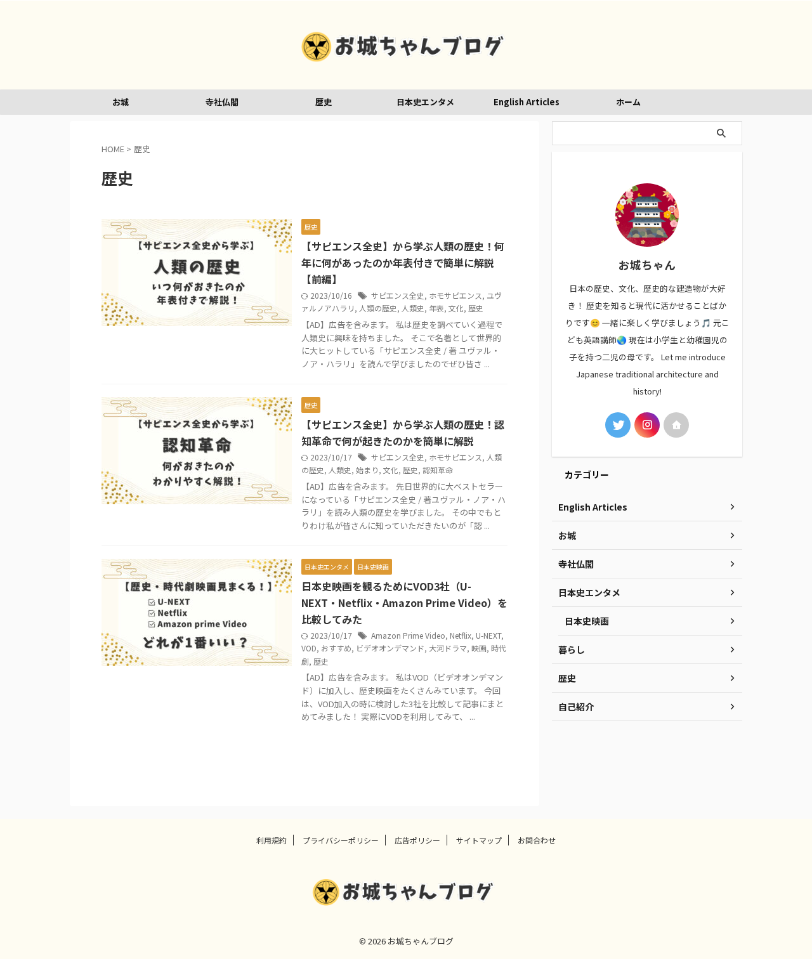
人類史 (413, 308)
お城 (120, 102)
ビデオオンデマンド (390, 648)
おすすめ (336, 648)
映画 (479, 648)
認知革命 (437, 469)
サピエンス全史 (397, 295)
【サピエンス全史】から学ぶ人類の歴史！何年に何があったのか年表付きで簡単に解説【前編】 (402, 262)
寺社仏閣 (222, 102)
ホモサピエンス (455, 295)
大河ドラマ (448, 648)
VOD (309, 648)
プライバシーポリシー (341, 840)
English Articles (527, 102)
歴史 (323, 102)
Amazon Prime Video (408, 635)
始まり (367, 469)
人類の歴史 (378, 308)
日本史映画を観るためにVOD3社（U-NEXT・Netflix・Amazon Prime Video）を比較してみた (404, 602)
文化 (456, 308)
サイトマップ (479, 840)
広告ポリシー (417, 840)
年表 (436, 308)
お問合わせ (537, 840)
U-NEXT (488, 635)
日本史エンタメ (425, 102)
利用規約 (271, 840)
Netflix (460, 635)
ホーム (628, 102)
